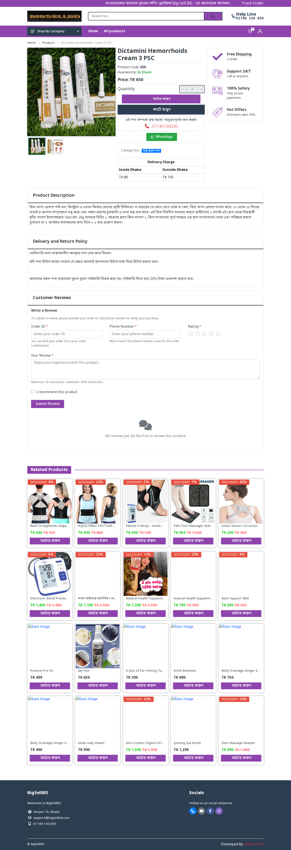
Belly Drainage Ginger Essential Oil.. (57, 743)
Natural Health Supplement (194, 598)
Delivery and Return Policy (60, 241)
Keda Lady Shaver (91, 743)
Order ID (39, 326)
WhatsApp (164, 137)
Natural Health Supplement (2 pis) (152, 598)
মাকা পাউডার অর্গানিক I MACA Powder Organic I (112, 598)
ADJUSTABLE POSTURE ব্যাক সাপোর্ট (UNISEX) (111, 526)
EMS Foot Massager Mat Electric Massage (205, 526)
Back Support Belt (235, 598)
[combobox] (146, 16)
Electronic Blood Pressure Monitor (56, 598)
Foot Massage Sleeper (238, 743)
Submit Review (48, 404)
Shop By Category (51, 31)
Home (31, 43)
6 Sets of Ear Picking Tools (146, 671)
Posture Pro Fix (41, 671)
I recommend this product (56, 392)
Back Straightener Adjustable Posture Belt (62, 526)
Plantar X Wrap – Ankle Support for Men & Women (164, 526)
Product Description (54, 195)
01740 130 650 (250, 18)
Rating (194, 326)
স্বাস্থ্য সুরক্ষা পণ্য (151, 151)
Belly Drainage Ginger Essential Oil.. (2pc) (253, 671)
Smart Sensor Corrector (240, 526)
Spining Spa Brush (187, 743)
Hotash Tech (254, 844)
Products (48, 43)
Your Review (42, 355)
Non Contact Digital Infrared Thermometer (159, 743)
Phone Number (123, 326)
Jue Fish (83, 671)
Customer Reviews (52, 298)
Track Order (253, 3)
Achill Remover (185, 671)
